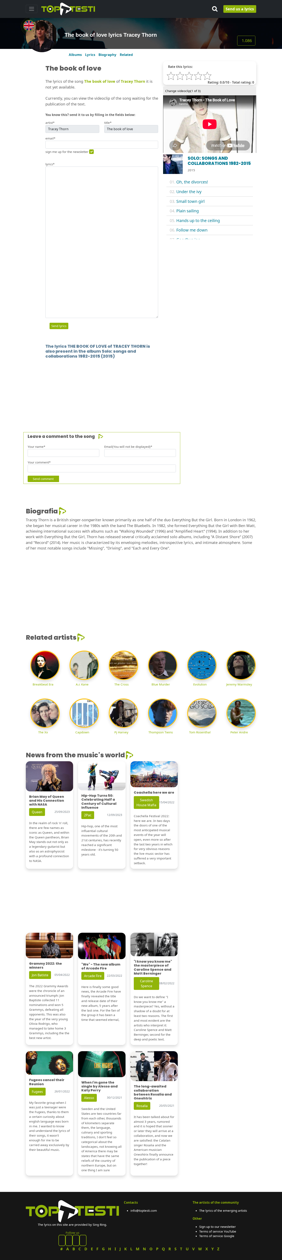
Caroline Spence (146, 983)
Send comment (43, 479)
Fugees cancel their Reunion (46, 1082)
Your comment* (39, 462)
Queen (37, 812)
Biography (107, 54)
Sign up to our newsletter (217, 1227)
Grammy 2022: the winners (45, 965)
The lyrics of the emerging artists (223, 1210)
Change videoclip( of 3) (183, 91)
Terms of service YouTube (217, 1231)
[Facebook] (61, 1240)
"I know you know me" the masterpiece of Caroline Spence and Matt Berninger (153, 967)
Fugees (37, 1091)
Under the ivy (188, 191)
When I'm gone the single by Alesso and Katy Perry (99, 1086)
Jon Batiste (40, 975)
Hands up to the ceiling (198, 220)
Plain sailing (187, 211)
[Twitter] (82, 1240)
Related (126, 54)
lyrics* (50, 164)
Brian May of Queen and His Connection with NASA (46, 800)
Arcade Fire (93, 976)
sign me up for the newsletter (66, 152)
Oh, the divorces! (192, 182)
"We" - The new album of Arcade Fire (100, 966)
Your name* (36, 446)
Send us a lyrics (240, 8)
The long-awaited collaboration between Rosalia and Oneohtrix (153, 1092)
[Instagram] (75, 1240)
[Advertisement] (141, 389)
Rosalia (142, 1106)
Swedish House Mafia (146, 802)
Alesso (89, 1098)
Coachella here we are (154, 792)
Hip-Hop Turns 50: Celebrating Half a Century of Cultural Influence (98, 801)
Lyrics (90, 54)
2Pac (87, 815)
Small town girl (190, 201)
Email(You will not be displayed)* (128, 446)
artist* (50, 123)
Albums (75, 54)
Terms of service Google (216, 1236)
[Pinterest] (68, 1240)
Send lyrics (58, 326)
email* (50, 138)
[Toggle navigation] (31, 9)
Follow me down (191, 230)
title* (107, 123)
